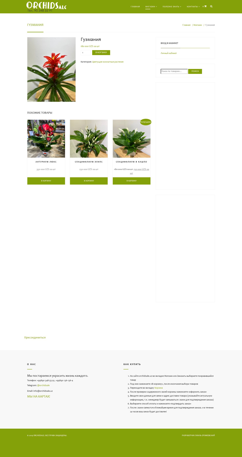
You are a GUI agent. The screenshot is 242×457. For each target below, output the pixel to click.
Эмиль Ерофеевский (205, 436)
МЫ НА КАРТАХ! (38, 396)
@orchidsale (43, 385)
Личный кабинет (169, 53)
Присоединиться (35, 337)
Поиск (195, 71)
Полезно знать (171, 7)
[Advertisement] (185, 136)
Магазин (150, 7)
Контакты (192, 7)
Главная (135, 7)
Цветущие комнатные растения (107, 62)
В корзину (101, 52)
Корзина (158, 388)
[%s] (51, 69)
